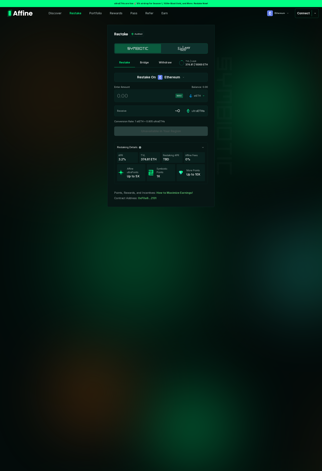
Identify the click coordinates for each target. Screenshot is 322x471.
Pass (133, 13)
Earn (165, 13)
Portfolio (95, 13)
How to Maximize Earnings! (174, 192)
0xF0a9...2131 (147, 198)
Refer (149, 13)
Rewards (116, 13)
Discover (55, 13)
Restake (75, 13)
